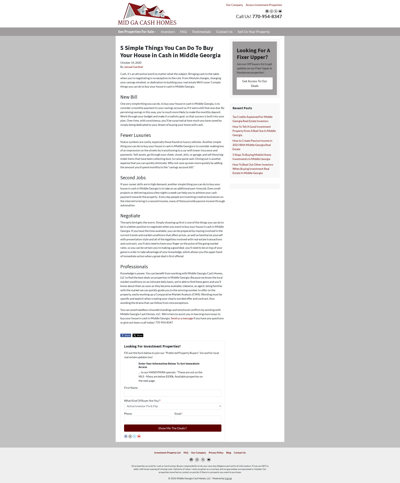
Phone (128, 413)
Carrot (228, 478)
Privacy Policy (216, 452)
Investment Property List (167, 452)
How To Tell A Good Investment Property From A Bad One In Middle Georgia (254, 131)
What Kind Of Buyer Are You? (142, 400)
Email (179, 413)
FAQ (183, 32)
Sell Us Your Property (254, 32)
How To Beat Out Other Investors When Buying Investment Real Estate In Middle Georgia (252, 169)
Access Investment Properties (264, 5)
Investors (168, 32)
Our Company (234, 5)
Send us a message (182, 318)
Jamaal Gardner (133, 67)
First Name (131, 387)
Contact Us (224, 32)
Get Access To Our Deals (254, 83)
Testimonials (201, 32)
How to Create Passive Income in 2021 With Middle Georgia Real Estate (252, 145)
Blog (228, 452)
